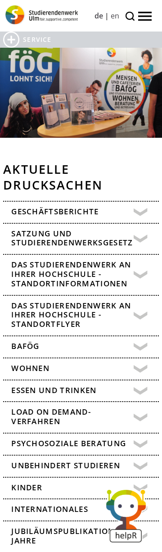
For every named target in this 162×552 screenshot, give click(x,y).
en (115, 16)
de (98, 16)
